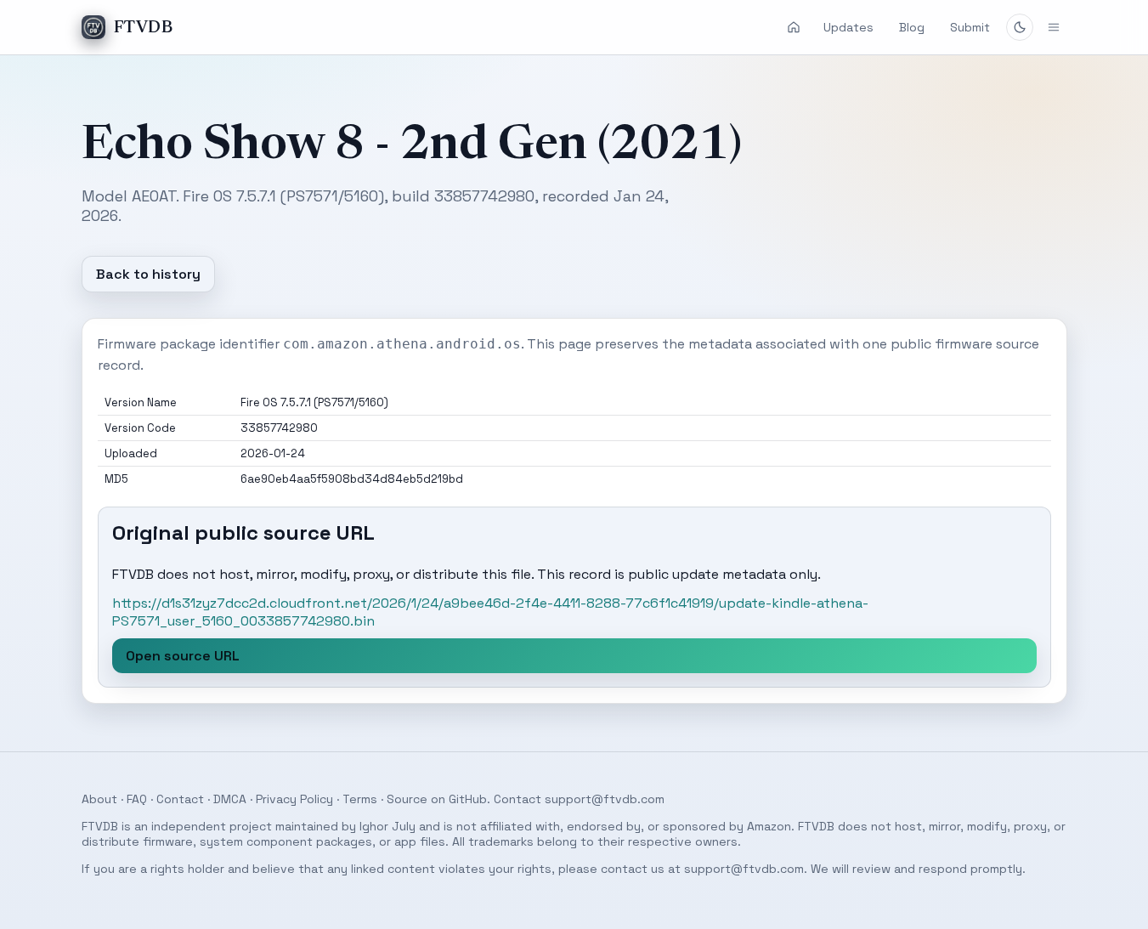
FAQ (137, 799)
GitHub (468, 799)
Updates (848, 27)
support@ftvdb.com (604, 799)
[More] (1053, 27)
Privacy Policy (294, 799)
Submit (970, 27)
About (99, 799)
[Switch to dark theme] (1019, 27)
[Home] (793, 27)
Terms (359, 799)
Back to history (148, 274)
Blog (912, 27)
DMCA (229, 799)
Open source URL (183, 656)
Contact (180, 799)
